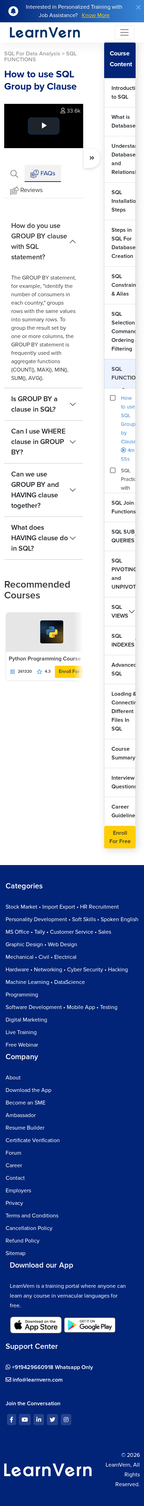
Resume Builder (25, 1127)
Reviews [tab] (31, 190)
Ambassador (21, 1115)
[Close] (138, 7)
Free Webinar (22, 1044)
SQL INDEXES (123, 640)
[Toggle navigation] (124, 32)
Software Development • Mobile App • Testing (61, 1007)
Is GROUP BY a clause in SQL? (34, 404)
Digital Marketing (26, 1019)
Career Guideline (123, 811)
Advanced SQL (123, 669)
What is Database (123, 121)
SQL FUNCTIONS (123, 373)
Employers (18, 1190)
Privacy (14, 1203)
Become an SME (25, 1102)
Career (14, 1165)
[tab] (14, 173)
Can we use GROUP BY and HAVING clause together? (35, 490)
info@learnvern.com (37, 1379)
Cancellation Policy (29, 1228)
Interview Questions (123, 782)
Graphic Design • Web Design (41, 944)
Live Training (21, 1032)
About (13, 1077)
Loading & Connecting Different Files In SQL (123, 711)
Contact (15, 1178)
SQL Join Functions (123, 507)
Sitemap (16, 1253)
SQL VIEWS (119, 611)
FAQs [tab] (47, 173)
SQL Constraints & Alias (123, 285)
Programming (22, 994)
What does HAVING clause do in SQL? (39, 538)
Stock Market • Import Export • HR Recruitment (62, 906)
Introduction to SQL (123, 92)
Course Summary (123, 753)
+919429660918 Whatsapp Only (51, 1367)
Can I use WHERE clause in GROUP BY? (38, 442)
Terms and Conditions (32, 1215)
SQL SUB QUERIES (123, 536)
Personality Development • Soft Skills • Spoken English (72, 919)
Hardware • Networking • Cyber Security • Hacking (67, 969)
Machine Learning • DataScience (45, 982)
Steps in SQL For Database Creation (123, 243)
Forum (13, 1152)
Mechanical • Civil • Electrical (41, 957)
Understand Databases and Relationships (123, 159)
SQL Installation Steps (123, 201)
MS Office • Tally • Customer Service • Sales (58, 931)
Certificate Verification (33, 1140)
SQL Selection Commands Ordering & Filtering (123, 331)
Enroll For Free (75, 671)
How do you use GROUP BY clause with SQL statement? (39, 241)
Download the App (28, 1090)
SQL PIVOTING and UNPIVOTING (123, 573)
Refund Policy (22, 1240)
